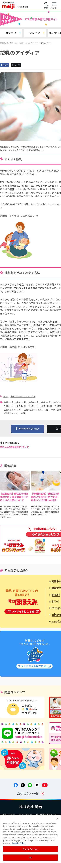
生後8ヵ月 (21, 406)
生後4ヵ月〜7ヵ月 (12, 410)
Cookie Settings (31, 849)
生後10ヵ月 (46, 406)
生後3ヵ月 (46, 402)
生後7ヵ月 (8, 406)
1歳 (46, 410)
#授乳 (23, 413)
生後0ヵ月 (8, 402)
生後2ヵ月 (33, 402)
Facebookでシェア (29, 428)
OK (30, 857)
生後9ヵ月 (33, 406)
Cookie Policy (18, 843)
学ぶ (5, 396)
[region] (30, 839)
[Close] (57, 819)
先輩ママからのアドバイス (23, 396)
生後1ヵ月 (21, 402)
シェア (5, 65)
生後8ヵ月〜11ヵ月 (33, 410)
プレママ (34, 33)
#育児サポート (11, 413)
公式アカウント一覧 (27, 793)
